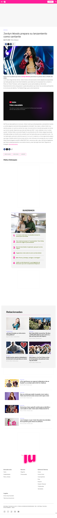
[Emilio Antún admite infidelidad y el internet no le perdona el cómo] (17, 348)
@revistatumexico (13, 144)
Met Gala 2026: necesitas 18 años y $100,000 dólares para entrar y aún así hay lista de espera (39, 334)
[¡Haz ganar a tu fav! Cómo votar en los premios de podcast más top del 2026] (40, 348)
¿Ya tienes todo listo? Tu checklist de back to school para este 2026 (28, 235)
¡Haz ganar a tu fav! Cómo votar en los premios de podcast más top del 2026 (39, 359)
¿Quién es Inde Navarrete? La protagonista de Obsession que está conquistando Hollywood (28, 263)
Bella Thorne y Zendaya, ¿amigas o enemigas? (28, 257)
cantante (23, 154)
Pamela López (38, 338)
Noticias (5, 30)
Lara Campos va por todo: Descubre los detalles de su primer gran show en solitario (35, 420)
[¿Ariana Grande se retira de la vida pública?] (17, 323)
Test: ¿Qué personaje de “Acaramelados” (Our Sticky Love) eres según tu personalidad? (30, 241)
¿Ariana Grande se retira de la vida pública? (15, 334)
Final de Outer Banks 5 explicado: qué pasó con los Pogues (29, 247)
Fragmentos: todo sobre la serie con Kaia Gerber (28, 253)
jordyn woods (7, 154)
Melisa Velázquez (15, 40)
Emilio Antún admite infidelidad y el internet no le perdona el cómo (16, 358)
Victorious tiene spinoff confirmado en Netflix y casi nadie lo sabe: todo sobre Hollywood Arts (35, 407)
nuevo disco (16, 154)
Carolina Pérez (16, 336)
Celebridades (9, 331)
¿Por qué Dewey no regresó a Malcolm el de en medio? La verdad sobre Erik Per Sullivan (34, 382)
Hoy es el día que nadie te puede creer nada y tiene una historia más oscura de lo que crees (34, 395)
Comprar (50, 1)
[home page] (4, 2)
